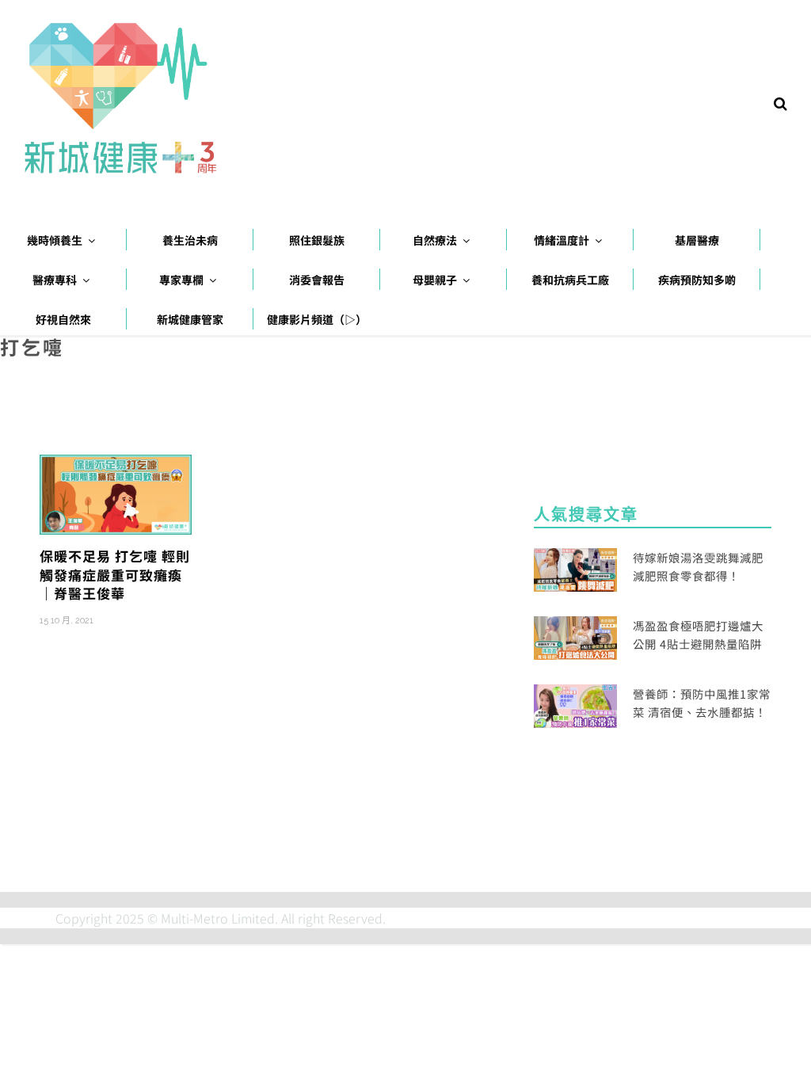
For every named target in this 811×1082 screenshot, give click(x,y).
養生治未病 (190, 240)
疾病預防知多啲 (697, 280)
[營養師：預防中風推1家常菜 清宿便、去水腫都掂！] (575, 704)
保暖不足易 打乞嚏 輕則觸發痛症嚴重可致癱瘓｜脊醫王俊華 (115, 575)
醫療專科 (54, 280)
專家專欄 (181, 280)
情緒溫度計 (561, 240)
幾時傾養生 (54, 240)
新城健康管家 (190, 319)
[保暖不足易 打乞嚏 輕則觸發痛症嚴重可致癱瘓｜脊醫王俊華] (116, 492)
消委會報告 (317, 280)
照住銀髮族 (317, 240)
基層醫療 (697, 240)
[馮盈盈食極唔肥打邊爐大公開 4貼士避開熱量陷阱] (575, 636)
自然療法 (435, 240)
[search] (780, 102)
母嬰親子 (435, 280)
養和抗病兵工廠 (570, 280)
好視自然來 (63, 319)
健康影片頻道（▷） (317, 319)
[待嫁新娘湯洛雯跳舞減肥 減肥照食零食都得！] (575, 567)
